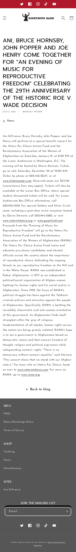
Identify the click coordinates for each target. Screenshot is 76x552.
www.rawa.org (30, 374)
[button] (5, 18)
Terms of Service (14, 430)
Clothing (9, 451)
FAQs (7, 413)
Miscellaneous (13, 468)
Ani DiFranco (12, 489)
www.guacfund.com (50, 220)
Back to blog (40, 389)
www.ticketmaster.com (17, 181)
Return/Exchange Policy (19, 422)
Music (7, 460)
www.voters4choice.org (18, 220)
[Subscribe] (67, 511)
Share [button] (10, 120)
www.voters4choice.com (33, 369)
